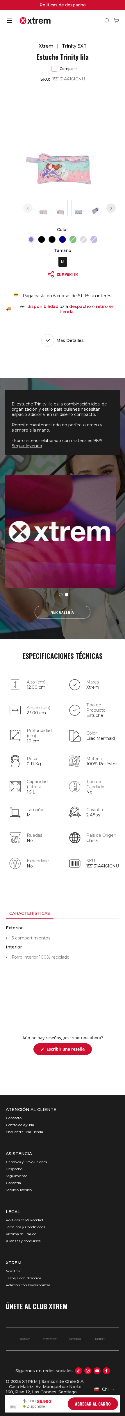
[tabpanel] (62, 971)
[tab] (29, 914)
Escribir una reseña (68, 1050)
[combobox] (104, 1389)
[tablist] (62, 914)
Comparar (68, 68)
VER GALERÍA (62, 612)
